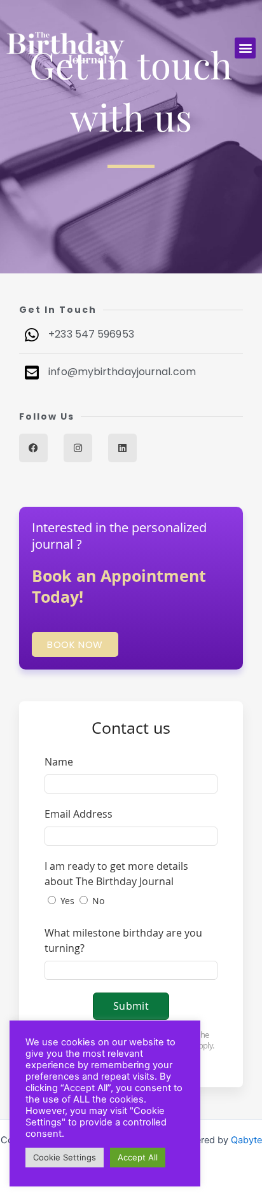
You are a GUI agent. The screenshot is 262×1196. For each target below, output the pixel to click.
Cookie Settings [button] (64, 1157)
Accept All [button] (138, 1157)
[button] (245, 48)
